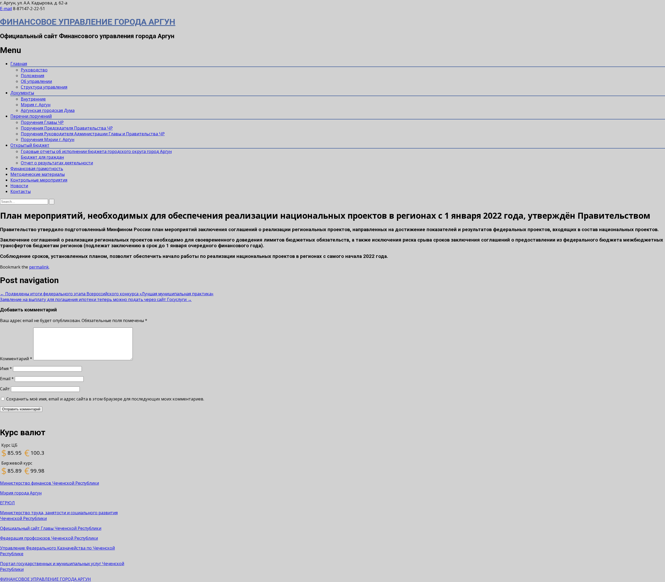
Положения (32, 75)
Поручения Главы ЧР (42, 122)
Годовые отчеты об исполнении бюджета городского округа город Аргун (96, 151)
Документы (22, 93)
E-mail (6, 8)
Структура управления (44, 87)
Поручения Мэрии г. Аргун (47, 139)
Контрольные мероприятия (38, 180)
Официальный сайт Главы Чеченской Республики (50, 528)
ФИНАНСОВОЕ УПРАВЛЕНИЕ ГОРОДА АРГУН (87, 22)
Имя (6, 368)
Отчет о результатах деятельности (57, 163)
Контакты (20, 191)
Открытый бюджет (29, 145)
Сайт (5, 389)
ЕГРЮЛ (7, 503)
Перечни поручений (31, 116)
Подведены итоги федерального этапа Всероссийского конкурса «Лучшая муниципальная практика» (107, 294)
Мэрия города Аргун (21, 493)
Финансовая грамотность (36, 168)
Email (7, 379)
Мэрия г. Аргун (35, 105)
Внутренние (33, 99)
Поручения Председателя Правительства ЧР (67, 128)
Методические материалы (37, 174)
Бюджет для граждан (42, 157)
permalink (39, 267)
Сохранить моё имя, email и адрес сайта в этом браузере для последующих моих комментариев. (105, 399)
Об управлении (36, 81)
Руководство (34, 70)
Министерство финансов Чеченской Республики (49, 483)
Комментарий (16, 359)
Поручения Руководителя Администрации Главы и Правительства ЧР (93, 134)
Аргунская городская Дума (48, 110)
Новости (19, 186)
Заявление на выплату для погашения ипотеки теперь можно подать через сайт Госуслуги (96, 299)
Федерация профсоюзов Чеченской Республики (49, 538)
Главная (18, 63)
